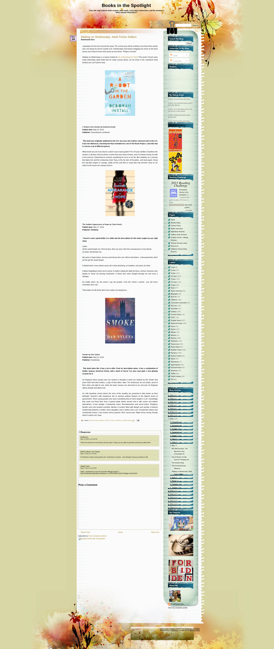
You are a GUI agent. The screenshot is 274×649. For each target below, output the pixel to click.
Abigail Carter (85, 466)
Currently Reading (177, 125)
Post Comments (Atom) (97, 536)
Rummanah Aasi (177, 604)
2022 (171, 399)
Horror (173, 326)
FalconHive (174, 630)
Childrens (174, 300)
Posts (175, 56)
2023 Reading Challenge (180, 184)
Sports (173, 359)
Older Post (155, 532)
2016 (171, 419)
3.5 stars (174, 276)
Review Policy (176, 223)
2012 (171, 501)
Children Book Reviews (179, 234)
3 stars (173, 273)
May (173, 445)
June (173, 442)
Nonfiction (174, 341)
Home (120, 532)
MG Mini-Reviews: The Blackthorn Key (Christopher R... (180, 451)
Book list (174, 297)
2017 (171, 415)
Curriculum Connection (179, 303)
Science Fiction (110, 420)
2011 (171, 504)
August (174, 435)
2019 (171, 409)
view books (188, 210)
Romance (174, 353)
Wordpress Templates (192, 628)
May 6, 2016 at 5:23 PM (88, 468)
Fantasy (95, 420)
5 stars (173, 285)
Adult (90, 420)
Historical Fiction (177, 323)
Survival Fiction (176, 367)
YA (172, 379)
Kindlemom (84, 437)
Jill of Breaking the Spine (128, 57)
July (173, 439)
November (175, 425)
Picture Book (175, 347)
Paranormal (175, 344)
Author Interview (177, 291)
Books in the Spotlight (126, 5)
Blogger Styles (195, 630)
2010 (171, 507)
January (175, 487)
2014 (171, 494)
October (175, 429)
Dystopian (174, 308)
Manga (173, 332)
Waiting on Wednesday (123, 420)
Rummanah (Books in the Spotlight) (183, 192)
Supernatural (175, 365)
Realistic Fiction (176, 350)
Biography (174, 294)
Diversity (174, 306)
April (173, 477)
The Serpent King (178, 463)
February (175, 484)
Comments (177, 61)
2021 (171, 402)
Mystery (101, 420)
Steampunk (175, 362)
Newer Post (85, 532)
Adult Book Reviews (178, 231)
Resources (175, 246)
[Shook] (175, 173)
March (174, 481)
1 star (173, 267)
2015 (171, 491)
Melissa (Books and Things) (90, 451)
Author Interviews (177, 228)
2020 (171, 405)
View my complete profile (177, 608)
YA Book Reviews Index (179, 243)
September (175, 432)
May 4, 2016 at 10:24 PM (88, 439)
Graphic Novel (176, 320)
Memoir (173, 335)
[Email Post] (137, 420)
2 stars (173, 270)
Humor (173, 329)
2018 (171, 412)
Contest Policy (176, 225)
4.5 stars (174, 282)
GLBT (173, 317)
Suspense (174, 370)
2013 (171, 497)
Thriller (173, 373)
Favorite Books (176, 314)
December (175, 422)
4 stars (173, 279)
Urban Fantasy (176, 376)
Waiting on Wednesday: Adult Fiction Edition (109, 36)
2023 (171, 395)
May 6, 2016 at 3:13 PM (88, 453)
